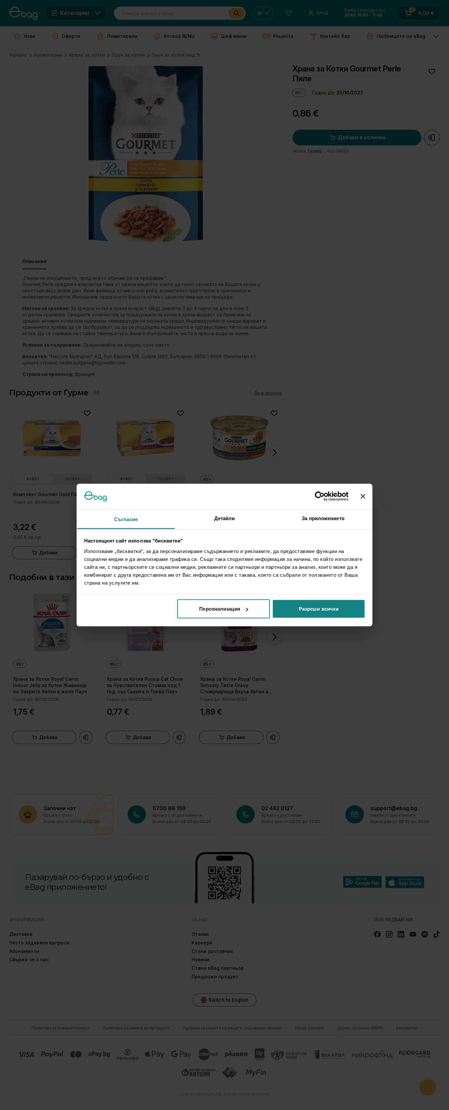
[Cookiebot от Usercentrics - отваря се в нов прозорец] (319, 496)
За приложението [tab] (323, 518)
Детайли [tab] (224, 518)
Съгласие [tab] (126, 519)
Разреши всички (319, 609)
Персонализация (219, 609)
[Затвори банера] (363, 496)
